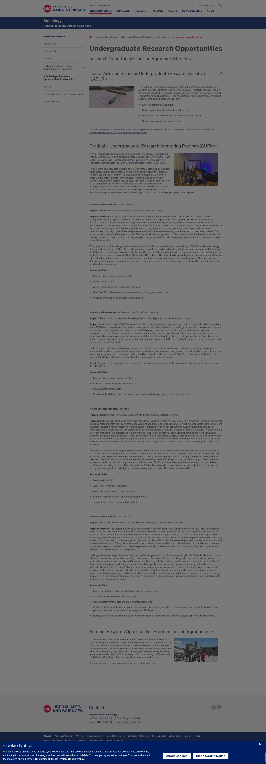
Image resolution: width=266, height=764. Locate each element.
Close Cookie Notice (210, 756)
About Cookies (176, 756)
